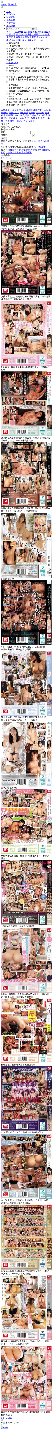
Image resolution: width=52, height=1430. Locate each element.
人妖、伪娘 (30, 118)
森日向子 (22, 40)
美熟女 (28, 115)
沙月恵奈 (20, 34)
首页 (8, 11)
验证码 (4, 135)
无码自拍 (10, 14)
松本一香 (39, 32)
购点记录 (23, 150)
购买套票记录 (34, 150)
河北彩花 (29, 34)
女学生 (31, 121)
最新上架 (5, 110)
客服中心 (10, 26)
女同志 (44, 115)
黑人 (6, 118)
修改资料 (14, 150)
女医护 (44, 118)
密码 (3, 132)
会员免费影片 (25, 152)
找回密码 (42, 147)
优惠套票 (10, 20)
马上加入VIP (12, 62)
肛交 (11, 118)
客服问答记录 (12, 152)
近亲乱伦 (40, 112)
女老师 (32, 112)
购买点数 (10, 17)
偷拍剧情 (36, 115)
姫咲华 (28, 37)
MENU (4, 4)
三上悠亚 (19, 32)
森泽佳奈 (20, 37)
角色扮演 (24, 112)
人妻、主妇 (42, 110)
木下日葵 (38, 40)
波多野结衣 (29, 32)
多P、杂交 (20, 115)
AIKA (41, 37)
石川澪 (12, 34)
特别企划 (23, 110)
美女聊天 (10, 23)
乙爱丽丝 (13, 40)
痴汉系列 (10, 115)
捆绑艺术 (14, 121)
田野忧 (12, 37)
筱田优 (35, 37)
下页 (10, 158)
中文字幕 (14, 110)
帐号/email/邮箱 (8, 129)
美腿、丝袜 (18, 118)
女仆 (38, 118)
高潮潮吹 (32, 110)
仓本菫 (30, 40)
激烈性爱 (23, 121)
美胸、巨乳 (14, 112)
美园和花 (38, 34)
